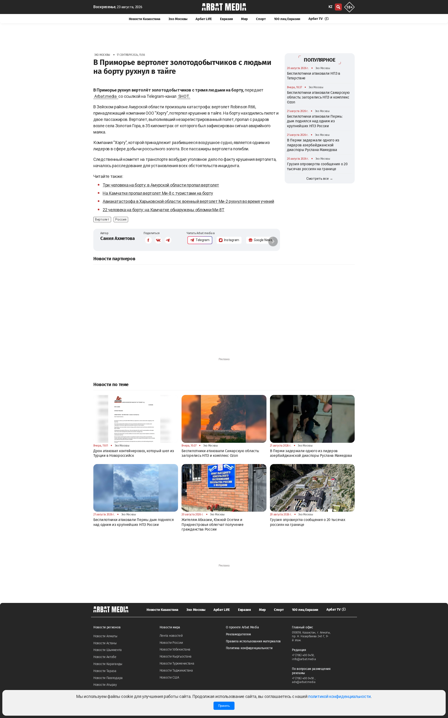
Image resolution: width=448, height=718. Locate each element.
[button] (273, 241)
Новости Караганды (107, 664)
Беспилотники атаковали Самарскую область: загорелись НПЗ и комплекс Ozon (318, 97)
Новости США (169, 677)
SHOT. (184, 96)
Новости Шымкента (107, 650)
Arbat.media (105, 96)
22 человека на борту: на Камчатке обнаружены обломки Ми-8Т (163, 209)
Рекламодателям (238, 634)
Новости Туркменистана (177, 663)
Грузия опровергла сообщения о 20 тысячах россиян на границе (317, 166)
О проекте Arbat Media (242, 627)
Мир (244, 19)
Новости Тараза (104, 671)
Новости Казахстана (145, 19)
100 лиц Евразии (287, 19)
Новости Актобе (104, 657)
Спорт (261, 19)
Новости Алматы (105, 636)
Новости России (171, 643)
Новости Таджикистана (176, 670)
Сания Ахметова (117, 238)
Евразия (226, 19)
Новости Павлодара (108, 678)
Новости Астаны (105, 643)
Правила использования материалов (253, 641)
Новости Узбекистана (175, 649)
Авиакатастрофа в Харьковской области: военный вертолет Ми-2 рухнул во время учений (188, 201)
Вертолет (102, 219)
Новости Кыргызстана (176, 656)
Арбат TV (315, 19)
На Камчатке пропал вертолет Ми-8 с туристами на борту (158, 193)
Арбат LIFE (204, 19)
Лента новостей (171, 636)
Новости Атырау (105, 685)
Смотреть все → (319, 178)
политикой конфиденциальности (339, 696)
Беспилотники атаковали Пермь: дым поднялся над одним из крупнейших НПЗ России (314, 121)
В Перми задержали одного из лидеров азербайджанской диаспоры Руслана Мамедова (313, 145)
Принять (224, 705)
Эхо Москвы (177, 19)
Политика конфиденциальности (249, 648)
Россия (120, 219)
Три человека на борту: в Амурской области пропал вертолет (161, 185)
